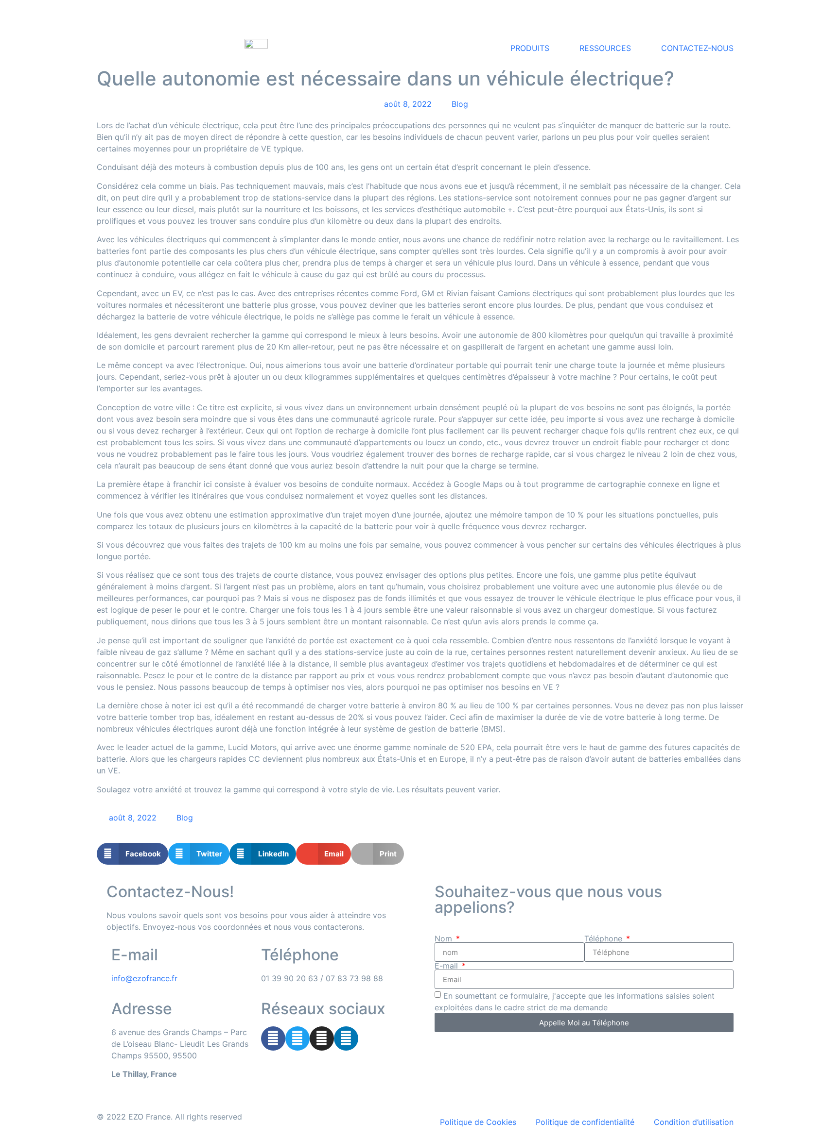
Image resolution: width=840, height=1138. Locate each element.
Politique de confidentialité (585, 1122)
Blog (460, 104)
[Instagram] (322, 1038)
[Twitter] (297, 1038)
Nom (445, 938)
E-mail (447, 966)
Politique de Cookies (478, 1122)
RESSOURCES (605, 48)
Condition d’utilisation (694, 1122)
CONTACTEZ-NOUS (697, 48)
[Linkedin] (346, 1038)
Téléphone (604, 938)
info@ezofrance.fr (144, 978)
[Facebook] (273, 1038)
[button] (132, 854)
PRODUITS (529, 48)
